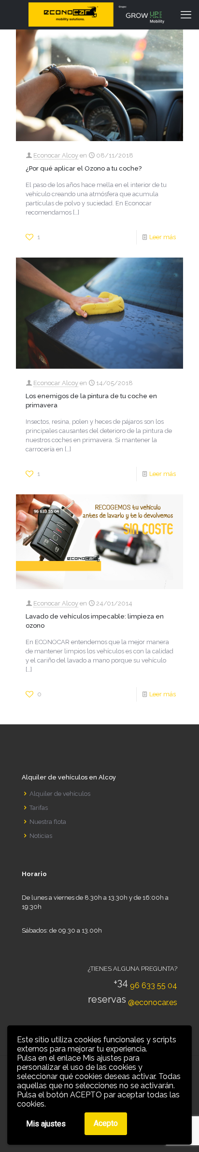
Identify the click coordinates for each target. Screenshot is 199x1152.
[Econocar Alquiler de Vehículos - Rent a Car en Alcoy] (99, 14)
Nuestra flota (47, 821)
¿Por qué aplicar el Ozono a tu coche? (84, 168)
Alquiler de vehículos (59, 793)
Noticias (40, 835)
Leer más (162, 237)
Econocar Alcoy (55, 155)
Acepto (106, 1123)
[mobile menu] (186, 14)
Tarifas (38, 807)
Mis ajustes (46, 1123)
